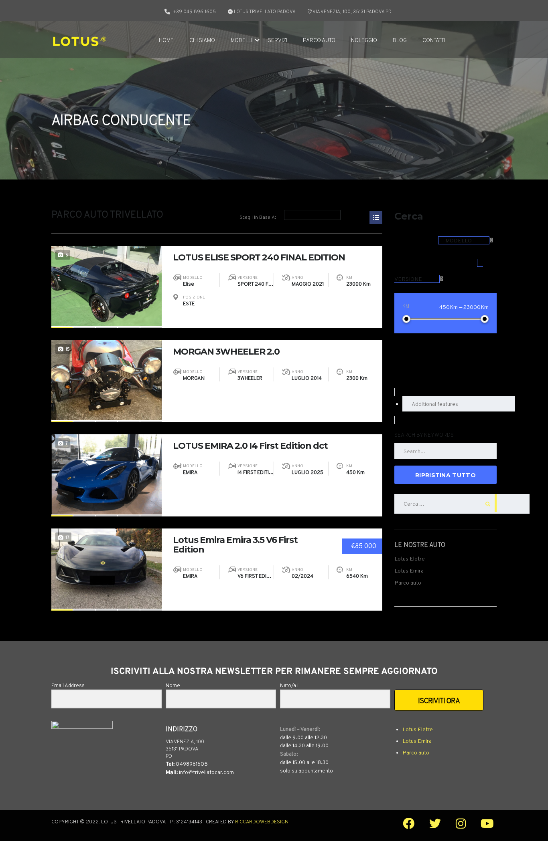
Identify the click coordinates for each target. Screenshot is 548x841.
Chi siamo (202, 40)
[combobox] (465, 240)
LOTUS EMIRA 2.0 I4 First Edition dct (250, 446)
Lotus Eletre (409, 558)
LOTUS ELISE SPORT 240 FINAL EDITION (259, 257)
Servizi (277, 40)
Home (166, 40)
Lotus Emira (409, 570)
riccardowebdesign (261, 822)
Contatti (433, 40)
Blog (400, 40)
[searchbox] (458, 403)
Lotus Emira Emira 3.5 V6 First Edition (235, 545)
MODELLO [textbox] (458, 240)
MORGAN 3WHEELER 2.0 (226, 352)
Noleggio (364, 40)
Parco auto (319, 40)
